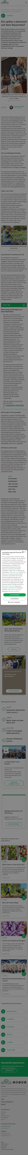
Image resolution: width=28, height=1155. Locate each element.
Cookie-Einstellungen (15, 589)
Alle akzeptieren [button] (14, 594)
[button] (14, 602)
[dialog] (14, 577)
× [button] (24, 552)
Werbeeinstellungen (9, 586)
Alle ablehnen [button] (14, 598)
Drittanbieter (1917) (14, 572)
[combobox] (23, 552)
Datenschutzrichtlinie (13, 591)
